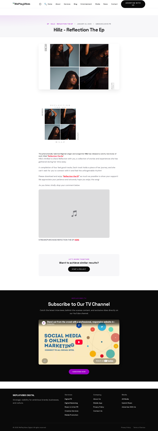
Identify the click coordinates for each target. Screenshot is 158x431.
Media (97, 4)
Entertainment (86, 4)
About (58, 4)
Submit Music (127, 403)
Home (50, 4)
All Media (125, 399)
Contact (114, 4)
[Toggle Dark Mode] (40, 4)
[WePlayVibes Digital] (25, 4)
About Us (97, 399)
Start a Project (79, 269)
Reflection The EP (65, 24)
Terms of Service (139, 427)
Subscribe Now (79, 372)
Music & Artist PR (71, 407)
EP (48, 24)
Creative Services (71, 411)
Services (67, 4)
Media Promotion (71, 415)
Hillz (53, 24)
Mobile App (97, 403)
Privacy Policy (98, 407)
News (105, 4)
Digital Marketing (71, 403)
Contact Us (97, 411)
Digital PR (68, 399)
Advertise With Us (133, 4)
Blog (75, 4)
